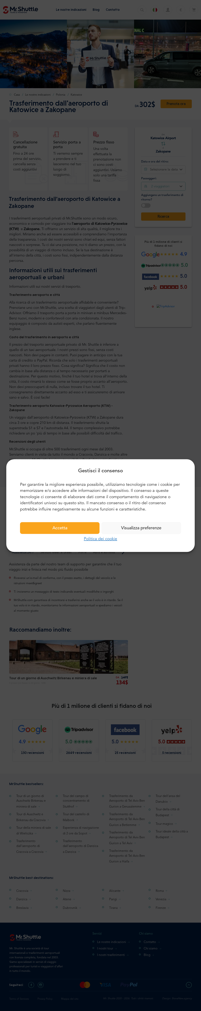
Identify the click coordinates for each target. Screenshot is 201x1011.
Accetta (59, 528)
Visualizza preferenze (141, 528)
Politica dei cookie (100, 539)
